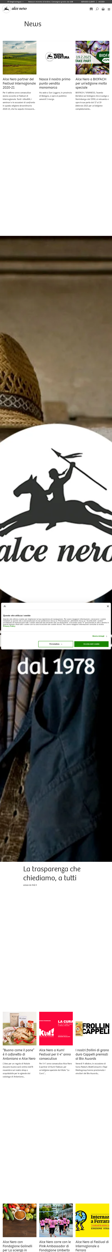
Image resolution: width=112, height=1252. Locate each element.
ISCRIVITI (73, 1242)
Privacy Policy (9, 626)
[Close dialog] (103, 1209)
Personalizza (54, 644)
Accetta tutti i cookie (91, 644)
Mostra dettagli (98, 636)
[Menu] (108, 9)
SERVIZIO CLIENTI (88, 1)
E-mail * (43, 1215)
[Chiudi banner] (108, 606)
